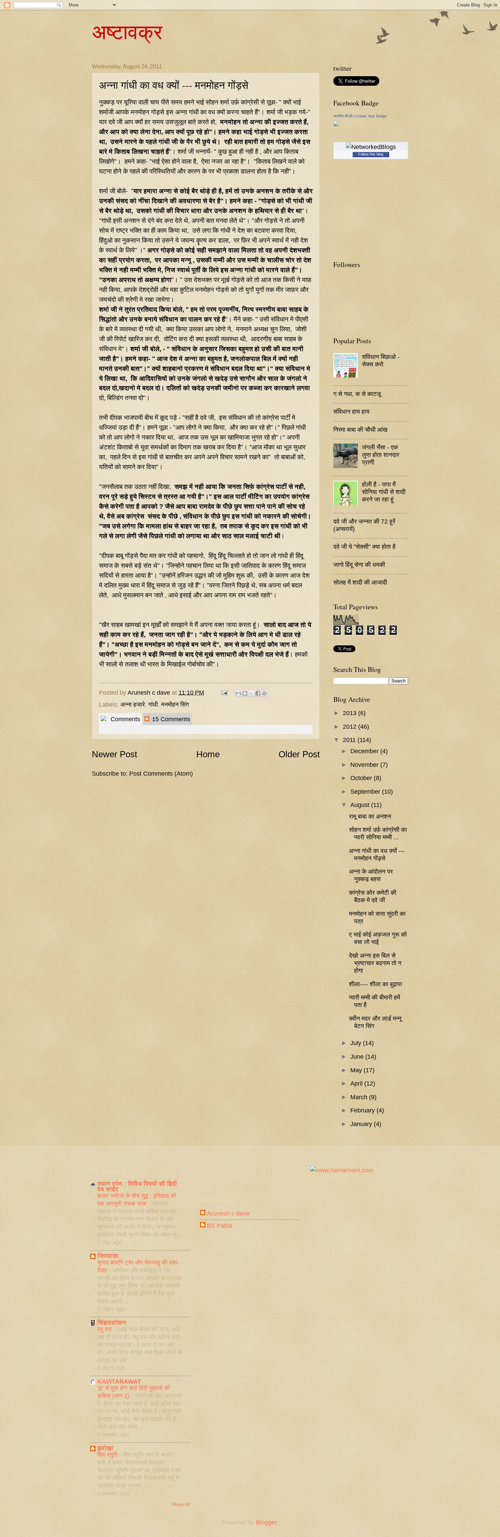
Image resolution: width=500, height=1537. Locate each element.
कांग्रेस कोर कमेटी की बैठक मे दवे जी (372, 896)
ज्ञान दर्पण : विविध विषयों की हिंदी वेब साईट (137, 1186)
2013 (350, 712)
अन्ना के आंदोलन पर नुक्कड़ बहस (371, 875)
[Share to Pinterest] (264, 693)
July (356, 1042)
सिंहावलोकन (111, 1322)
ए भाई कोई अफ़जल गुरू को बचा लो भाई (378, 938)
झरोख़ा (105, 1448)
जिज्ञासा (108, 1255)
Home (208, 754)
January (362, 1123)
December (365, 751)
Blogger (266, 1522)
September (366, 791)
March (359, 1097)
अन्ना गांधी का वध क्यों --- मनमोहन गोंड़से (377, 854)
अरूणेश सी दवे (342, 116)
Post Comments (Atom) (161, 773)
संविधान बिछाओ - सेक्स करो (381, 360)
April (357, 1083)
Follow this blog (370, 154)
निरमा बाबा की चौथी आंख (360, 429)
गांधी (153, 704)
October (362, 777)
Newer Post (114, 754)
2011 (350, 739)
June (357, 1056)
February (363, 1110)
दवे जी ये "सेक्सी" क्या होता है (364, 546)
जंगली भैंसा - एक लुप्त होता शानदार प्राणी (380, 455)
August (360, 804)
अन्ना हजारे (132, 704)
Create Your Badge (371, 116)
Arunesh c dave (150, 692)
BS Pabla (219, 1225)
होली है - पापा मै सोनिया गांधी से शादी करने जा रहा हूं (383, 492)
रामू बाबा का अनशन (370, 816)
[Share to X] (251, 693)
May (357, 1070)
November (365, 764)
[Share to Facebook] (257, 693)
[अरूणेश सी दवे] (336, 124)
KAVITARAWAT (119, 1381)
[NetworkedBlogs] (371, 146)
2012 (350, 726)
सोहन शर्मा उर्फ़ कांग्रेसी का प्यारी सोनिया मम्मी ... (378, 833)
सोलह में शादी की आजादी (360, 582)
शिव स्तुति (108, 1454)
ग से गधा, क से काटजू (357, 393)
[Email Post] (223, 692)
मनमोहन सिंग (175, 704)
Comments (124, 719)
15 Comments (170, 719)
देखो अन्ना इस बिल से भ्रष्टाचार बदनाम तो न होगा (375, 963)
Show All (181, 1504)
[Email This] (238, 693)
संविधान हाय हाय (351, 411)
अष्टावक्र (127, 31)
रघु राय (105, 1329)
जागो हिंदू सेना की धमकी (359, 564)
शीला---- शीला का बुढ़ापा (375, 984)
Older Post (299, 754)
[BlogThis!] (244, 693)
